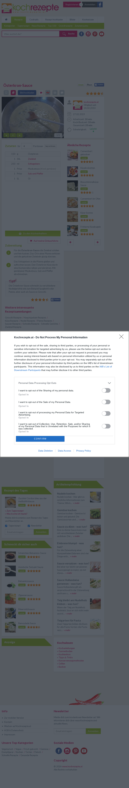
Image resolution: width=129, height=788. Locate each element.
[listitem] (64, 383)
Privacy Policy (83, 450)
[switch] (106, 390)
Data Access (64, 450)
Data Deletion (45, 450)
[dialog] (64, 394)
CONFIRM (40, 438)
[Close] (122, 337)
